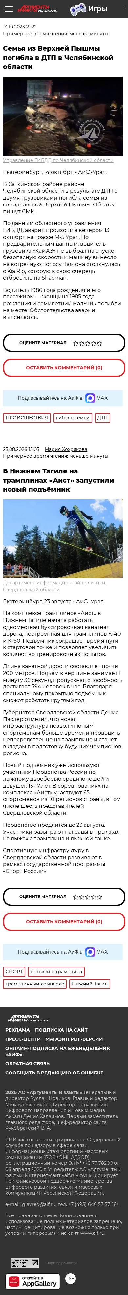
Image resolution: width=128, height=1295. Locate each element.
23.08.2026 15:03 (21, 449)
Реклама (17, 1030)
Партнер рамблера (61, 1263)
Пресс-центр (22, 1039)
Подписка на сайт (61, 1030)
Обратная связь (27, 1064)
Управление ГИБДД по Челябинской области (58, 160)
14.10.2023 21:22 (20, 27)
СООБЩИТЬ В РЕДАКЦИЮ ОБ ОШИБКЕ (54, 1073)
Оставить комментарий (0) (64, 368)
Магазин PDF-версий (74, 1039)
